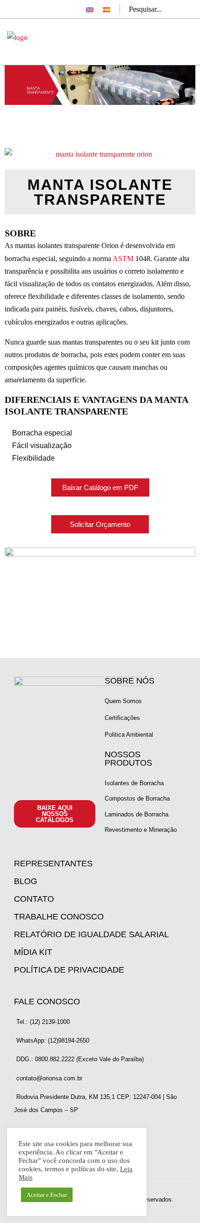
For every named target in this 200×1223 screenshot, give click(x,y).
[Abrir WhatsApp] (177, 1199)
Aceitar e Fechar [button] (47, 1194)
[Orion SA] (17, 37)
